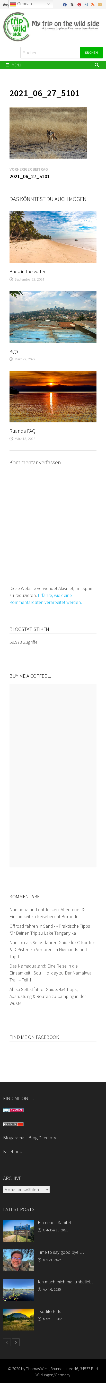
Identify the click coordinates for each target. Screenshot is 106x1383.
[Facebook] (65, 4)
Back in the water (28, 271)
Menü (16, 64)
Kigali (15, 351)
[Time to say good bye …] (18, 1253)
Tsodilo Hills (49, 1311)
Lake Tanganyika (60, 933)
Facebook (12, 1151)
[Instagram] (86, 4)
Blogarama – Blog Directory (29, 1138)
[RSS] (93, 4)
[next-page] (16, 1342)
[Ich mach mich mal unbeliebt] (18, 1282)
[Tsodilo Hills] (18, 1312)
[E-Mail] (100, 4)
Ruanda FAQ (23, 431)
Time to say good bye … (61, 1252)
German (24, 4)
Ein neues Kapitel (54, 1222)
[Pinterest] (79, 4)
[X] (72, 4)
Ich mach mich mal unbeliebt (65, 1282)
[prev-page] (7, 1342)
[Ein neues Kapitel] (18, 1223)
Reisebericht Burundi (57, 916)
